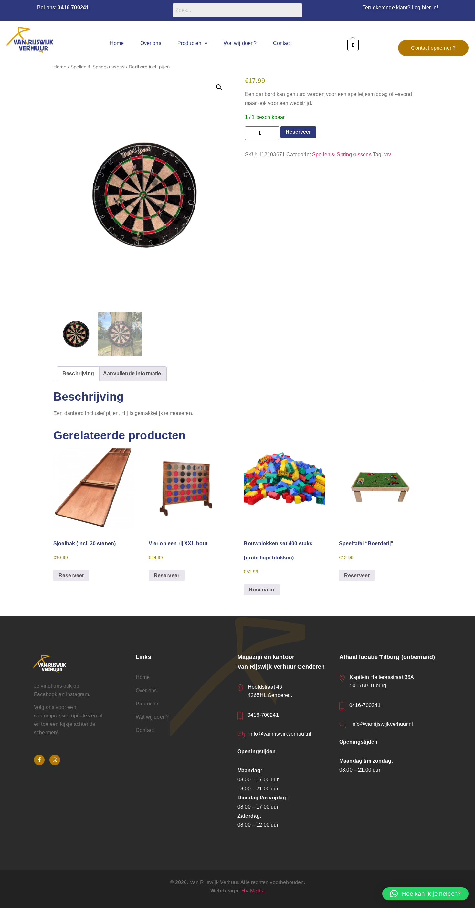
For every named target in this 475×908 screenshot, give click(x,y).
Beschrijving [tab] (78, 373)
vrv (387, 154)
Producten (189, 43)
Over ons (150, 43)
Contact (282, 43)
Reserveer (298, 132)
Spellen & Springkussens (97, 66)
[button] (192, 43)
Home (117, 43)
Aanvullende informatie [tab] (132, 373)
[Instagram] (54, 760)
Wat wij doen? (240, 43)
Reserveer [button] (71, 575)
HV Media (253, 890)
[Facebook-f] (39, 760)
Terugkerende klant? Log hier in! (400, 7)
